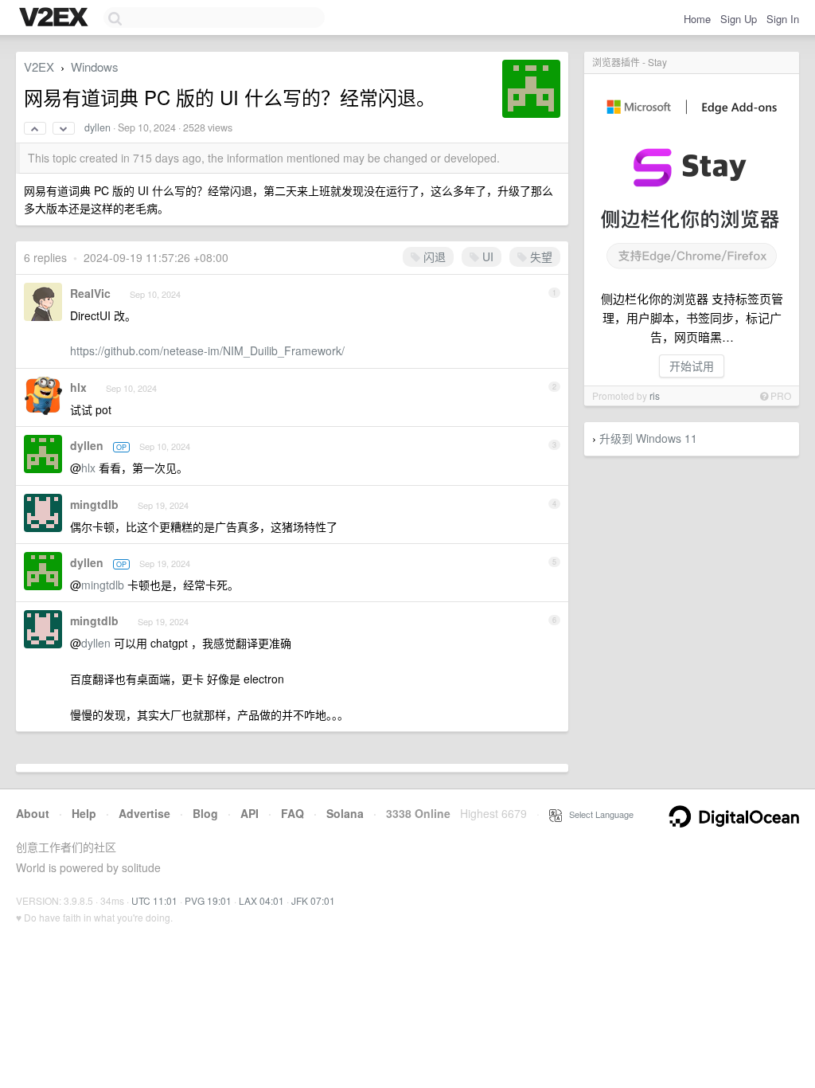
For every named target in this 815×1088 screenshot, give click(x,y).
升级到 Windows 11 (648, 438)
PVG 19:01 (208, 900)
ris (654, 395)
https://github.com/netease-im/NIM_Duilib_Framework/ (207, 350)
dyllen (97, 127)
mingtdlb (94, 504)
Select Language (598, 814)
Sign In (782, 18)
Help (84, 813)
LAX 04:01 (261, 900)
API (249, 813)
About (32, 813)
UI (486, 256)
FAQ (292, 813)
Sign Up (738, 18)
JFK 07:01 (313, 900)
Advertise (144, 813)
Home (697, 18)
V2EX (39, 66)
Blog (205, 813)
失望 (539, 256)
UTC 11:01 (154, 900)
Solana (345, 813)
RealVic (90, 293)
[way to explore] (56, 18)
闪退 (433, 256)
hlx (78, 387)
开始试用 (691, 366)
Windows (95, 66)
